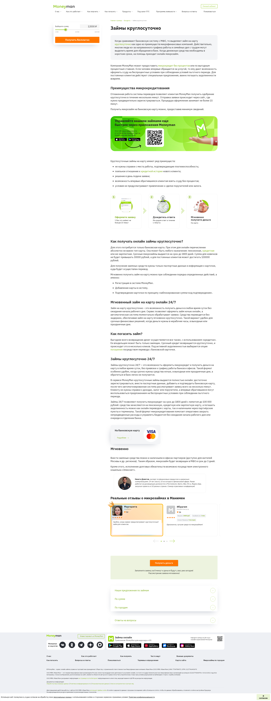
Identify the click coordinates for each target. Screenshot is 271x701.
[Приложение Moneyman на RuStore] (169, 645)
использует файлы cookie (98, 690)
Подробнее (121, 438)
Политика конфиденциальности (80, 684)
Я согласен (263, 697)
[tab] (161, 541)
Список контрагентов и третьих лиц (122, 684)
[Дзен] (90, 645)
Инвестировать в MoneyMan (91, 636)
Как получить (92, 11)
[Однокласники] (72, 645)
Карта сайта (181, 660)
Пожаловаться (210, 11)
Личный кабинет (209, 6)
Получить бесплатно (77, 39)
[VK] (62, 645)
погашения (117, 349)
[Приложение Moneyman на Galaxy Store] (187, 645)
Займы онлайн (123, 637)
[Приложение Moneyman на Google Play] (115, 645)
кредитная (208, 250)
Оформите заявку (125, 217)
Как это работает (73, 11)
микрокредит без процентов (174, 65)
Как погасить (110, 11)
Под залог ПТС (143, 11)
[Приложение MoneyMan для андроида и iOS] (111, 639)
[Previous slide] (155, 541)
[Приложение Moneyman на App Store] (133, 645)
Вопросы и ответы (189, 11)
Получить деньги (164, 563)
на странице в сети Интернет (88, 678)
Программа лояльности (165, 11)
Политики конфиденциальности (142, 697)
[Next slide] (172, 541)
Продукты (126, 11)
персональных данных (62, 697)
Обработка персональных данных (58, 684)
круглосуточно (123, 44)
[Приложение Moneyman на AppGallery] (151, 645)
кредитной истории (152, 171)
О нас (57, 11)
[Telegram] (81, 645)
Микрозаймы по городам (213, 660)
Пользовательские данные (100, 684)
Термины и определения (148, 660)
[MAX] (100, 645)
